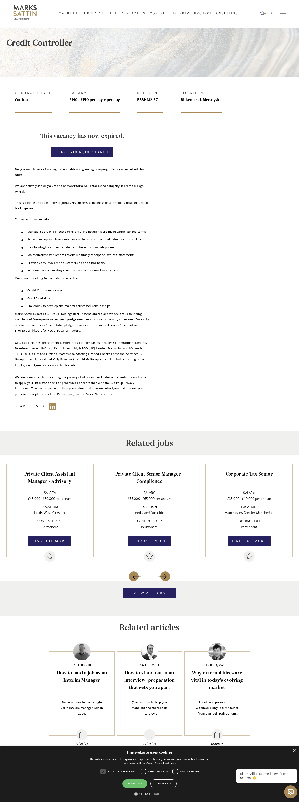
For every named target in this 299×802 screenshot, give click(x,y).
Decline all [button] (163, 783)
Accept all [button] (134, 783)
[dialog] (149, 774)
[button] (149, 794)
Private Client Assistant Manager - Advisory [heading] (50, 477)
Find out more (50, 541)
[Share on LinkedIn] (37, 406)
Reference (150, 93)
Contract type (33, 93)
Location (192, 93)
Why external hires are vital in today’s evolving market (217, 679)
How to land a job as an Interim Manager (82, 676)
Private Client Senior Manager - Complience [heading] (149, 477)
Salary (78, 93)
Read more (169, 763)
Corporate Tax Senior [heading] (249, 473)
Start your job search (82, 152)
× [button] (294, 750)
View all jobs (149, 593)
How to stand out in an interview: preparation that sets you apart (149, 679)
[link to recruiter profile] (82, 653)
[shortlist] (49, 556)
